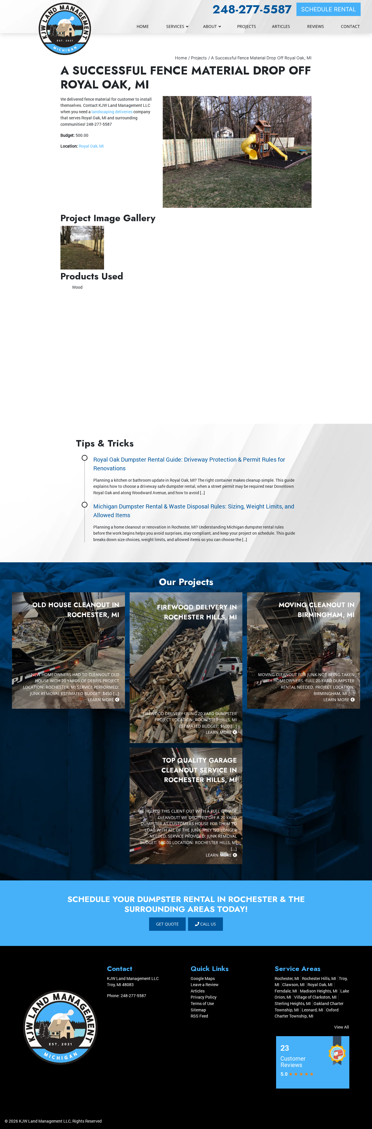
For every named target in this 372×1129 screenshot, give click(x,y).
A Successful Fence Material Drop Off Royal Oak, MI (261, 57)
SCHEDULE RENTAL (328, 9)
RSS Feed (199, 1016)
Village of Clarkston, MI (315, 997)
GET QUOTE (167, 924)
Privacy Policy (204, 997)
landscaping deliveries (112, 111)
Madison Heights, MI (318, 991)
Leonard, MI (312, 1010)
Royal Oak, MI (91, 146)
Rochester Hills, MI (319, 978)
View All (341, 1027)
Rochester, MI (287, 978)
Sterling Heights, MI (293, 1003)
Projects (199, 57)
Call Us (207, 924)
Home (181, 57)
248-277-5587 (252, 9)
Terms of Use (202, 1003)
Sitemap (198, 1010)
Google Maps (203, 978)
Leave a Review (205, 984)
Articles (198, 991)
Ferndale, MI (286, 991)
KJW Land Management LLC (45, 1121)
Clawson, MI (293, 984)
